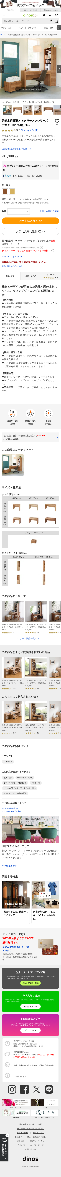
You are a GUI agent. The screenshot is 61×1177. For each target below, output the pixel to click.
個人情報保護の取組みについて (30, 1129)
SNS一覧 (21, 1145)
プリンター (8, 762)
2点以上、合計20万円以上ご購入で (25, 437)
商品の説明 (10, 276)
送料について (7, 256)
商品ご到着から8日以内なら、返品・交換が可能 (33, 1065)
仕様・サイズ (30, 276)
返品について (20, 256)
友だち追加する (30, 1006)
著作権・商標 (22, 1133)
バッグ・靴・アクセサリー (28, 28)
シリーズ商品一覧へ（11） (30, 638)
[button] (2, 69)
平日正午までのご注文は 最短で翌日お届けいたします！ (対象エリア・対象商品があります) (28, 1043)
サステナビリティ (36, 1141)
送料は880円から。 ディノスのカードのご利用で (33, 1054)
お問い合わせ (30, 1149)
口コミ (52, 276)
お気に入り (50, 15)
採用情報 (20, 1141)
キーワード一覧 (36, 1145)
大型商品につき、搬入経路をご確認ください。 (25, 262)
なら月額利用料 (27, 176)
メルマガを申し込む (30, 983)
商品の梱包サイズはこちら (12, 266)
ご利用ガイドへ (20, 1076)
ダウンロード (30, 1030)
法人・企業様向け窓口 (36, 1137)
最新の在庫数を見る (49, 211)
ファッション (6, 28)
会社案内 (18, 1137)
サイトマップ (38, 1133)
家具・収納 (48, 28)
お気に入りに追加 (26, 231)
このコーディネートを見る (30, 89)
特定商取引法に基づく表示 (30, 1124)
